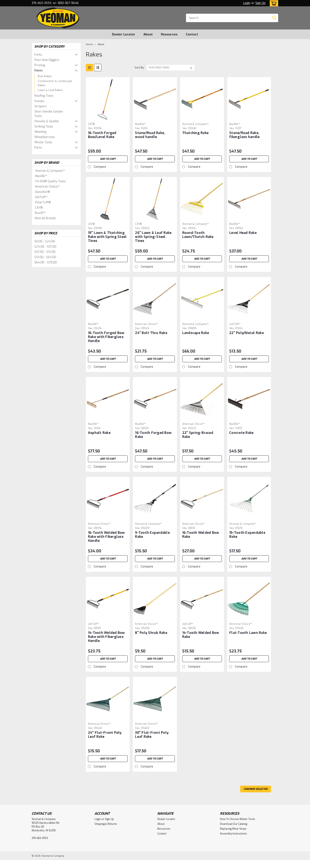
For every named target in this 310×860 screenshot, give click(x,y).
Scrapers (40, 106)
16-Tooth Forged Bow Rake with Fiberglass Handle (106, 337)
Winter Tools (43, 142)
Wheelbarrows (44, 137)
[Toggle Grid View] (89, 67)
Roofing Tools (43, 96)
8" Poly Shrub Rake (151, 633)
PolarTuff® (43, 202)
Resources (169, 34)
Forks (38, 55)
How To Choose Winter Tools (237, 819)
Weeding (40, 132)
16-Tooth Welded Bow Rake (200, 535)
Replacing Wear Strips (233, 828)
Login (246, 3)
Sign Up (260, 3)
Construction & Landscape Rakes (55, 83)
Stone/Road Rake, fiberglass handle (244, 135)
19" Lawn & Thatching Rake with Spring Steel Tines (107, 237)
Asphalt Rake (99, 433)
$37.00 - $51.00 (44, 252)
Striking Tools (43, 127)
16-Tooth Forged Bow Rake (153, 435)
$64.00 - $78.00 (45, 262)
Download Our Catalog (233, 824)
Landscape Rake (195, 333)
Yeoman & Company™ (50, 171)
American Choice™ (47, 187)
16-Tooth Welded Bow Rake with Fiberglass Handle (106, 537)
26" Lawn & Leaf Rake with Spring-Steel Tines (153, 237)
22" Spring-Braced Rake (197, 435)
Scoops (39, 101)
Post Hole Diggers (46, 60)
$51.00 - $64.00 (45, 257)
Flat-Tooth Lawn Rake (248, 633)
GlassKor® (42, 192)
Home (89, 44)
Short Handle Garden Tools (48, 114)
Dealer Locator (123, 34)
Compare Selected (256, 789)
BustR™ (40, 213)
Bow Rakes (45, 76)
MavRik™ (41, 176)
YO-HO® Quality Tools (50, 181)
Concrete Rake (241, 433)
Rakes (38, 70)
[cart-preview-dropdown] (273, 3)
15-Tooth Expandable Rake (247, 535)
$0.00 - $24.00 (44, 241)
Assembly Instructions (233, 833)
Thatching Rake (195, 133)
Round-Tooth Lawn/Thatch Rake (198, 235)
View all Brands (45, 218)
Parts (38, 148)
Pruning (39, 65)
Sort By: (139, 67)
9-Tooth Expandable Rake (152, 535)
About (148, 34)
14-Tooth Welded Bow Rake (200, 635)
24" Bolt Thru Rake (151, 333)
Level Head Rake (243, 233)
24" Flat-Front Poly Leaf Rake (105, 735)
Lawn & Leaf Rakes (50, 90)
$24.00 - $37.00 (45, 247)
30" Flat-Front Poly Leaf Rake (151, 735)
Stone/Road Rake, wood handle (150, 135)
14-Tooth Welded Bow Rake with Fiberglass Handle (106, 637)
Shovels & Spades (46, 121)
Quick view (108, 118)
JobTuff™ (41, 197)
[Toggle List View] (97, 67)
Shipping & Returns (105, 824)
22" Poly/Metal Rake (246, 333)
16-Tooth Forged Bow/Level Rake (102, 135)
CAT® (39, 208)
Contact (192, 34)
